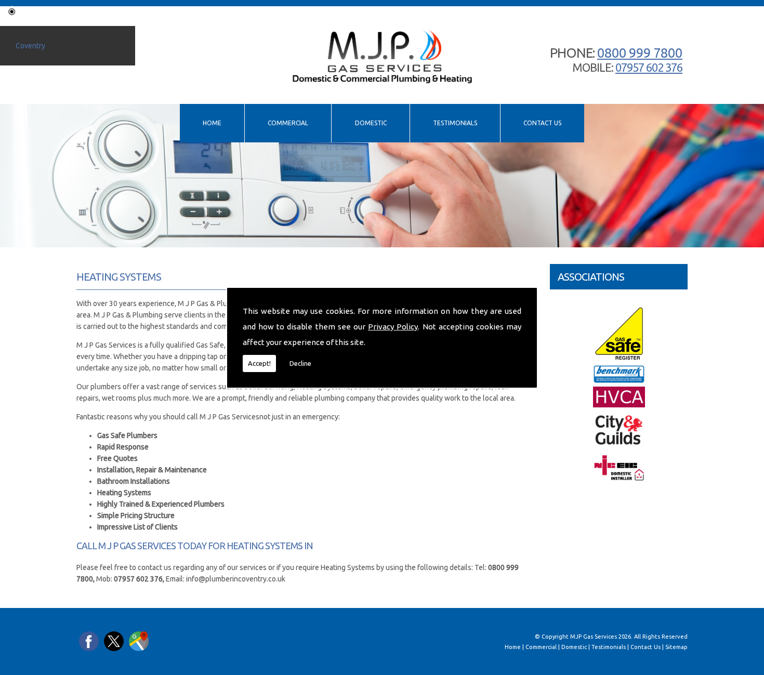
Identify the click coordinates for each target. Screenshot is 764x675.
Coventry (30, 46)
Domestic (371, 123)
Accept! (259, 363)
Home (212, 123)
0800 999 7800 (639, 52)
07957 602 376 (648, 67)
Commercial (288, 123)
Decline (300, 363)
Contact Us (542, 123)
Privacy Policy (393, 326)
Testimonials (455, 123)
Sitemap (676, 647)
